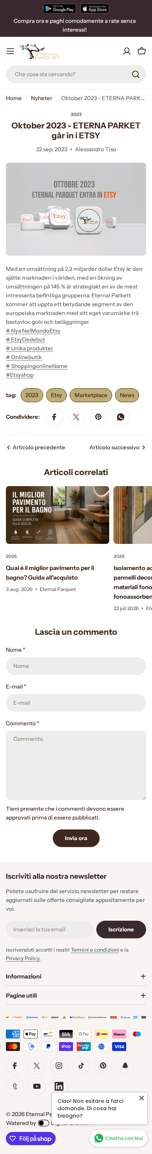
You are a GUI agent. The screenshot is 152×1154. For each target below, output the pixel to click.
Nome (15, 649)
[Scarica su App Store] (95, 8)
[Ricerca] (135, 74)
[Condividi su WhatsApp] (120, 417)
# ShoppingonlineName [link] (37, 365)
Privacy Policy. (23, 958)
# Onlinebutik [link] (24, 357)
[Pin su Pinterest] (98, 417)
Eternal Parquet (46, 1114)
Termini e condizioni (95, 949)
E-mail (16, 686)
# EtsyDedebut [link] (25, 339)
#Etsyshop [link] (20, 374)
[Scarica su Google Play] (59, 8)
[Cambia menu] (10, 51)
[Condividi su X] (76, 417)
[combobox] (76, 74)
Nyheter (41, 98)
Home (14, 98)
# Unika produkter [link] (29, 348)
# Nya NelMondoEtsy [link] (33, 330)
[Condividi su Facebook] (54, 417)
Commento (22, 723)
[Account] (126, 51)
